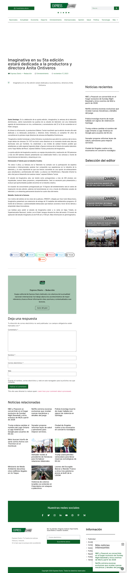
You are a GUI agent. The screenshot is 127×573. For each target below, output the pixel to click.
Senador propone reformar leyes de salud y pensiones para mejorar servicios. (41, 428)
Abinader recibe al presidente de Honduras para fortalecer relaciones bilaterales (41, 458)
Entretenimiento (56, 20)
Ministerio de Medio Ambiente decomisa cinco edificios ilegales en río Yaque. (17, 470)
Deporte (44, 20)
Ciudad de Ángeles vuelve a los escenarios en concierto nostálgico (65, 427)
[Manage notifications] (122, 568)
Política (96, 20)
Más (114, 20)
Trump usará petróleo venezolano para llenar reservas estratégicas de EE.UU (65, 458)
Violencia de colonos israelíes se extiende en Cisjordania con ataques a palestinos (41, 485)
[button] (15, 255)
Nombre (11, 355)
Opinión (81, 20)
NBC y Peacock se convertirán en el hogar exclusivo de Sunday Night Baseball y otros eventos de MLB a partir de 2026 (18, 414)
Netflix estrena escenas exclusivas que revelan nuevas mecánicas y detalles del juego (41, 412)
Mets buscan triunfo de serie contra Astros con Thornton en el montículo (18, 442)
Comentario (13, 329)
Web (9, 371)
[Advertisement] (63, 38)
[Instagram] (61, 12)
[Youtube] (69, 12)
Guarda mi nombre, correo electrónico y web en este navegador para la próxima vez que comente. (41, 381)
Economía (34, 20)
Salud (89, 20)
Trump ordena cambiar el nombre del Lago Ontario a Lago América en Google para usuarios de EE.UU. (18, 429)
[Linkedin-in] (60, 515)
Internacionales (70, 20)
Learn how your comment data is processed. (54, 391)
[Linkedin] (66, 12)
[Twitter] (63, 12)
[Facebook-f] (42, 515)
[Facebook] (58, 12)
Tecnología (106, 20)
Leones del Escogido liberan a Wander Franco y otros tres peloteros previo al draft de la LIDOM (65, 471)
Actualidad (24, 20)
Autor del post (42, 308)
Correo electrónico (15, 363)
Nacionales (13, 20)
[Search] (116, 8)
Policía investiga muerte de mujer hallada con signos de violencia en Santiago (65, 412)
